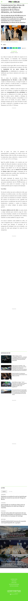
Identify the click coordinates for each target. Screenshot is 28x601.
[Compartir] (2, 48)
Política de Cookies (14, 586)
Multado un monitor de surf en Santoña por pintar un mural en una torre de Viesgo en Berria (14, 498)
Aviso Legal (14, 582)
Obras (4, 44)
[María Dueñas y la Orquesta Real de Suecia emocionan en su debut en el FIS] (6, 376)
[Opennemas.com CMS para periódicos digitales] (14, 592)
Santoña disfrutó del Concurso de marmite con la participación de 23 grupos (13, 521)
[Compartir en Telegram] (19, 48)
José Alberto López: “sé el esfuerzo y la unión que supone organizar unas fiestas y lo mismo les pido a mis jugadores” (19, 384)
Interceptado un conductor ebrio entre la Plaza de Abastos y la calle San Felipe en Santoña (13, 506)
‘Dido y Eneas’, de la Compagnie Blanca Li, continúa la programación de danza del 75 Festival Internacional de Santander (19, 358)
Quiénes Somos (14, 579)
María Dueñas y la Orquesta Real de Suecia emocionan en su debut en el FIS (19, 374)
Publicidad (14, 580)
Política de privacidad (14, 584)
